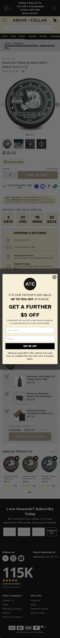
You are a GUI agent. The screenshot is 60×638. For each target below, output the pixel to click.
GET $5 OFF (30, 346)
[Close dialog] (54, 277)
